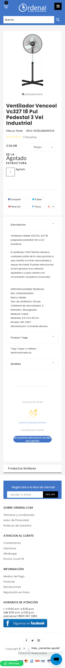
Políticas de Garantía (17, 525)
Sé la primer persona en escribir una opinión (32, 439)
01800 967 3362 (27, 616)
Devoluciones (12, 587)
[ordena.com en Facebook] (26, 640)
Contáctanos (12, 543)
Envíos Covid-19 (13, 559)
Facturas (9, 581)
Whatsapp (10, 553)
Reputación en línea (16, 592)
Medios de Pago (14, 576)
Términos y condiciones (18, 515)
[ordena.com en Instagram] (38, 640)
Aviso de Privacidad (16, 520)
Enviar (50, 494)
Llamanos (9, 548)
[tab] (32, 224)
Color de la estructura (13, 147)
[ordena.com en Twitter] (32, 640)
